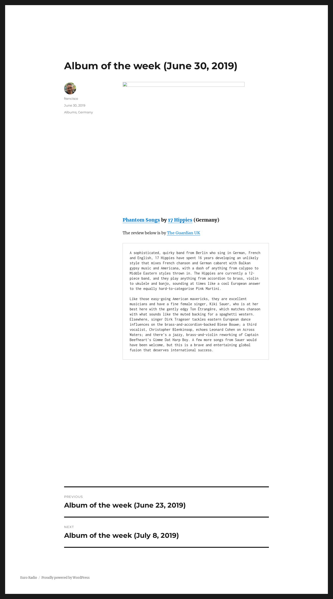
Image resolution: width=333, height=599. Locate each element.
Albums (70, 112)
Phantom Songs (141, 220)
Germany (85, 112)
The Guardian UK (183, 232)
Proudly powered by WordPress (65, 578)
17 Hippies (180, 220)
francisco (71, 98)
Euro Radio (28, 578)
